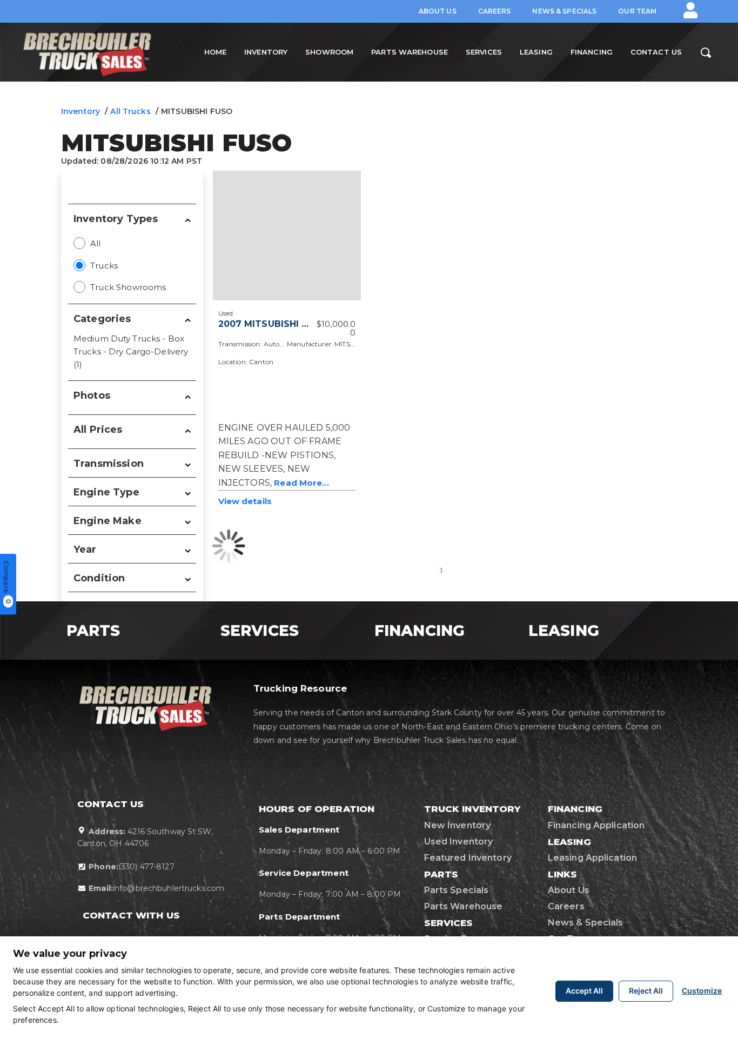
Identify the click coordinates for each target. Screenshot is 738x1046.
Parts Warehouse (409, 52)
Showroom (329, 52)
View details (245, 501)
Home (215, 52)
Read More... (301, 483)
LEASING (568, 630)
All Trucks (130, 111)
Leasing (536, 52)
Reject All (646, 990)
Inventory (265, 52)
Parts (97, 630)
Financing (592, 52)
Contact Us (656, 52)
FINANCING (423, 630)
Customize (702, 990)
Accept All (584, 990)
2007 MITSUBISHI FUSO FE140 (288, 324)
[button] (690, 10)
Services (484, 52)
